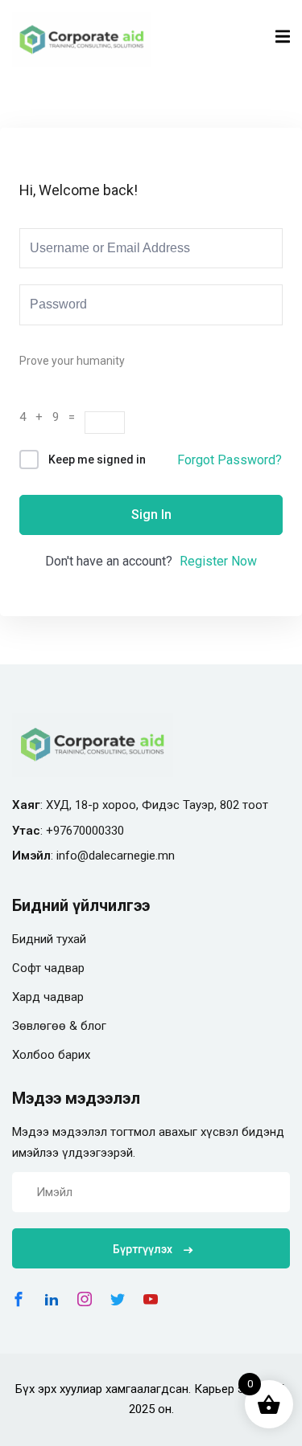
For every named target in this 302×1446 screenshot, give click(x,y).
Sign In (151, 514)
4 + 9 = (52, 417)
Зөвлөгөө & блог (59, 1026)
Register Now (218, 561)
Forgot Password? (229, 460)
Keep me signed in (97, 459)
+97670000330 (85, 830)
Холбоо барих (51, 1055)
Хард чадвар (48, 997)
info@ (72, 855)
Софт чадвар (48, 968)
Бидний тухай (49, 939)
